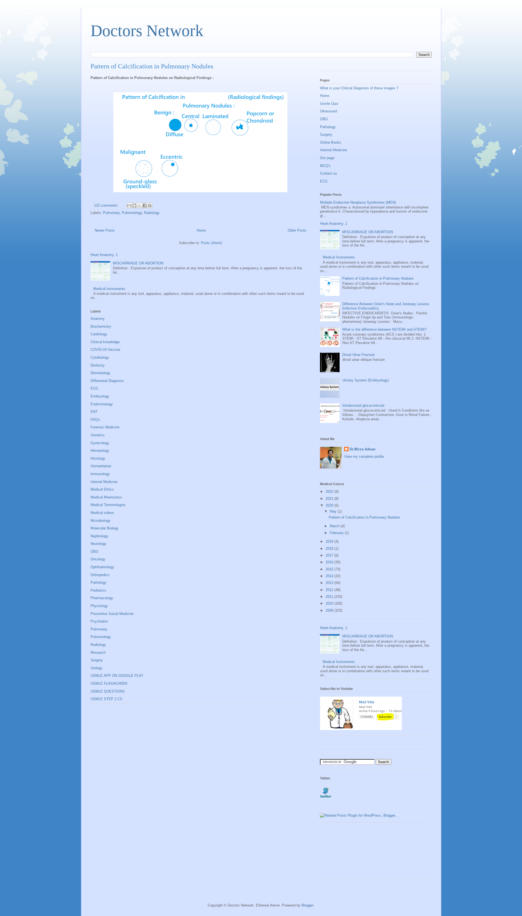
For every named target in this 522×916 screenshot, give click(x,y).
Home (201, 230)
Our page (327, 158)
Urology (96, 668)
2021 (330, 499)
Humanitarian (101, 466)
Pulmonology (132, 213)
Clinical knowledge (105, 342)
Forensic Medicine (105, 427)
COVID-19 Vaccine (105, 350)
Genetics (98, 435)
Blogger (307, 905)
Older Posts (297, 230)
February (337, 533)
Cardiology (99, 334)
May (334, 511)
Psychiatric (99, 621)
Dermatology (100, 373)
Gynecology (100, 443)
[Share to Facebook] (144, 205)
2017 (330, 555)
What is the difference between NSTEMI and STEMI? (384, 329)
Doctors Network (147, 31)
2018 (330, 549)
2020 (330, 505)
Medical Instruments (109, 289)
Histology (98, 458)
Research (98, 652)
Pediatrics (98, 590)
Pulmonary (111, 213)
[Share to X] (139, 205)
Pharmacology (102, 598)
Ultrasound (328, 111)
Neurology (98, 544)
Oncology (98, 559)
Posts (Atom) (211, 243)
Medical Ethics (102, 489)
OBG (94, 551)
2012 (330, 590)
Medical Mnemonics (106, 497)
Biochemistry (101, 326)
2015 (330, 569)
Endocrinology (102, 404)
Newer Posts (105, 230)
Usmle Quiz (329, 104)
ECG (94, 388)
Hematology (100, 450)
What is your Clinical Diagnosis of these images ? (359, 88)
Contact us (328, 173)
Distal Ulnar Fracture (358, 355)
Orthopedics (100, 575)
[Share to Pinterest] (150, 205)
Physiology (99, 606)
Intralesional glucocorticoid (363, 405)
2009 (330, 610)
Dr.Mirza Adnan (362, 449)
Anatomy (98, 319)
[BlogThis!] (134, 205)
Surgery (97, 660)
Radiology (152, 213)
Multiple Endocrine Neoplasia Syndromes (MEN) (358, 202)
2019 (330, 541)
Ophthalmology (102, 567)
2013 (330, 583)
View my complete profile (364, 456)
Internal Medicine (104, 482)
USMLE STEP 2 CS (106, 699)
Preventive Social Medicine (112, 614)
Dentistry (98, 365)
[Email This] (129, 205)
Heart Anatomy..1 (104, 255)
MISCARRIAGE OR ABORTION (138, 263)
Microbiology (100, 521)
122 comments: (107, 205)
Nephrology (99, 536)
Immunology (100, 474)
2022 (330, 491)
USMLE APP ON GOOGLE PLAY (117, 676)
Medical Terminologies (108, 505)
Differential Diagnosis (107, 381)
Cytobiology (100, 357)
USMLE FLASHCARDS (109, 683)
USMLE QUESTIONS (108, 691)
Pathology (98, 582)
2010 (330, 603)
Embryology (100, 396)
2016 (330, 562)
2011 (330, 597)
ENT (94, 412)
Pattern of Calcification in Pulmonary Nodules (152, 66)
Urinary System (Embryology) (365, 380)
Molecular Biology (105, 528)
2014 (330, 576)
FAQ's (95, 420)
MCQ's (325, 166)
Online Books (330, 142)
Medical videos (102, 513)
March (335, 526)
